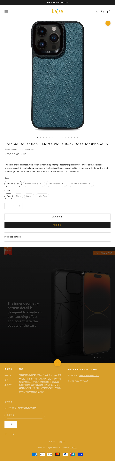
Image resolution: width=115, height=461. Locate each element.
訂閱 (11, 424)
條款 (6, 380)
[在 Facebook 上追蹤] (5, 434)
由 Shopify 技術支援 (68, 448)
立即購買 (57, 225)
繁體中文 (62, 442)
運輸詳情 (8, 384)
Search (7, 375)
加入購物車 (57, 216)
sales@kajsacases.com (89, 375)
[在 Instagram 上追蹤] (13, 434)
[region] (57, 305)
